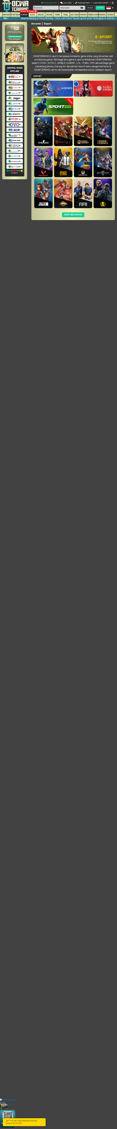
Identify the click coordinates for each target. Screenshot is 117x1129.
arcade (49, 15)
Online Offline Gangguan (15, 172)
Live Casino (74, 15)
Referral (102, 15)
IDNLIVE (41, 15)
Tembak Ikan (93, 15)
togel (65, 15)
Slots (32, 15)
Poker (57, 15)
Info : (6, 18)
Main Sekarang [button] (73, 214)
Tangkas (83, 15)
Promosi (110, 15)
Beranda (6, 15)
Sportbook (15, 15)
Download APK (50, 3)
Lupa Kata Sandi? (101, 3)
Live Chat (67, 3)
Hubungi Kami (83, 3)
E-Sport (24, 15)
